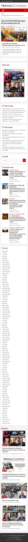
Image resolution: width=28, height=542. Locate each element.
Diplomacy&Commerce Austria (17, 535)
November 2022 (6, 335)
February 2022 (5, 352)
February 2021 (5, 374)
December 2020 (6, 378)
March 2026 (5, 260)
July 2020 (4, 387)
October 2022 (5, 337)
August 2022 (5, 341)
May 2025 (4, 279)
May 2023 (4, 324)
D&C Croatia (9, 106)
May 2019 (4, 414)
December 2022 (6, 333)
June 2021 (4, 367)
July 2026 (4, 253)
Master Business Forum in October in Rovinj (13, 109)
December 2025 (6, 266)
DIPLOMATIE (5, 40)
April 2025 (4, 281)
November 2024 (6, 290)
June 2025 (4, 277)
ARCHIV (5, 428)
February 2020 (5, 397)
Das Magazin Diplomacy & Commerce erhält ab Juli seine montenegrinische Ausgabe (13, 476)
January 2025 (5, 286)
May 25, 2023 (5, 479)
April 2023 (4, 326)
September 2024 (6, 294)
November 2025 (6, 268)
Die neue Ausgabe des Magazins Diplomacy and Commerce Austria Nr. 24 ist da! (13, 450)
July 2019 (4, 410)
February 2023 (5, 329)
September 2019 (6, 406)
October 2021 (5, 359)
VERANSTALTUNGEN (13, 170)
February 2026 (5, 262)
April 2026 (4, 258)
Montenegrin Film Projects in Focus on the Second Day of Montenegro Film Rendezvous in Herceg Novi (14, 148)
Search (24, 160)
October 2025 (5, 269)
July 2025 (4, 275)
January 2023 (5, 331)
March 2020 (5, 395)
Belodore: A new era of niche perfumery (12, 114)
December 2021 (6, 356)
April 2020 (4, 393)
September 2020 (6, 384)
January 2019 (5, 421)
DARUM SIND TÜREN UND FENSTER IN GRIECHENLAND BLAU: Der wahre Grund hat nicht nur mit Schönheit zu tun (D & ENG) (17, 189)
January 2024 (5, 309)
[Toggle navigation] (3, 10)
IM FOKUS (11, 183)
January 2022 (5, 354)
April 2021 (4, 371)
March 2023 (5, 328)
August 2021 (5, 363)
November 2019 (6, 402)
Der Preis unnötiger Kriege (10, 500)
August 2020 (5, 386)
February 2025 (5, 284)
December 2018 (6, 423)
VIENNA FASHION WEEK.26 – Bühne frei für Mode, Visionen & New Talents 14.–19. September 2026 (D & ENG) (17, 175)
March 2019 (5, 417)
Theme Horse (16, 537)
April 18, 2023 (5, 528)
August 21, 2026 (13, 194)
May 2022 (4, 346)
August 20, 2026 (13, 210)
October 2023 (5, 314)
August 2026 (5, 251)
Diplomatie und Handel (14, 47)
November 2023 (6, 313)
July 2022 (4, 343)
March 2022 (5, 350)
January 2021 (5, 376)
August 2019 (5, 408)
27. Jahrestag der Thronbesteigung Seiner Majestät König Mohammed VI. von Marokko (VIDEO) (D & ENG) (17, 219)
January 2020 (5, 399)
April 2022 (4, 348)
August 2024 (5, 296)
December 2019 (6, 401)
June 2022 (4, 344)
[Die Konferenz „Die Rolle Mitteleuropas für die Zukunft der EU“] (14, 34)
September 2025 (6, 271)
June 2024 (4, 299)
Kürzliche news (8, 167)
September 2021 (6, 361)
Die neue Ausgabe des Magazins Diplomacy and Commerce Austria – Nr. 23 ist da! (13, 524)
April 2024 (4, 303)
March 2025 (5, 283)
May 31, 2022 (5, 47)
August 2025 (5, 273)
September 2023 (6, 316)
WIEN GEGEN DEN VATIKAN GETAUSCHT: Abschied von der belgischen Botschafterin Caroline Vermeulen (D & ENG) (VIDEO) (17, 204)
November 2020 (6, 380)
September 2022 (6, 339)
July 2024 (4, 298)
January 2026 (5, 264)
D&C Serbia (9, 127)
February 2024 (5, 307)
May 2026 (4, 256)
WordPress (19, 539)
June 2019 (4, 412)
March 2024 (5, 305)
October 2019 (5, 404)
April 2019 (4, 416)
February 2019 (5, 419)
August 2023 (5, 318)
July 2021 (4, 365)
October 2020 (5, 382)
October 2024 (5, 292)
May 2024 (4, 301)
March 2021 (5, 373)
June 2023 (4, 322)
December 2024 (6, 288)
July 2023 (4, 320)
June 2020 (4, 389)
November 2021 (6, 358)
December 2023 (6, 311)
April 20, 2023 (5, 502)
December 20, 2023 (6, 453)
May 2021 (4, 369)
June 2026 (4, 254)
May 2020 (4, 391)
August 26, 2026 (13, 179)
